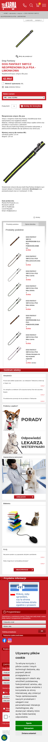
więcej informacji (22, 570)
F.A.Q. (5, 549)
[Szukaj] (31, 5)
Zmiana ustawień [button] (29, 733)
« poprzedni (28, 20)
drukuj (37, 217)
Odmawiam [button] (29, 728)
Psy (6, 692)
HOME (6, 13)
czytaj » (42, 385)
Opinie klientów (30, 224)
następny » (38, 20)
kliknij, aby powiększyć (25, 56)
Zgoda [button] (29, 723)
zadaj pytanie (21, 497)
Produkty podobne (12, 224)
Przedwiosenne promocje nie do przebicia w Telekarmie (19, 398)
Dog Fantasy (8, 61)
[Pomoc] (25, 5)
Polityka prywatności (9, 632)
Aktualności (7, 376)
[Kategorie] (44, 5)
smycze (19, 13)
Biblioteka (6, 503)
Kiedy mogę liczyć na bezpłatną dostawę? (15, 561)
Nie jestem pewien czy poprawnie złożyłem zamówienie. (20, 554)
